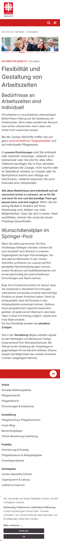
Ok (23, 536)
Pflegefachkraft (11, 395)
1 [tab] (5, 53)
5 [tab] (37, 53)
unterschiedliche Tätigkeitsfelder (30, 140)
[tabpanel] (30, 44)
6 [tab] (45, 53)
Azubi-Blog (8, 425)
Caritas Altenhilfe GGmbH (17, 474)
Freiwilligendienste (13, 460)
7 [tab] (53, 53)
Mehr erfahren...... (13, 525)
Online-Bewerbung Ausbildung (20, 436)
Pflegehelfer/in (10, 400)
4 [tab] (29, 53)
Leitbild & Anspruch (13, 485)
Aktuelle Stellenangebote (16, 390)
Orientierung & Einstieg (15, 449)
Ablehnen (24, 530)
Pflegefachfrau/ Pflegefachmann (21, 419)
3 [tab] (21, 53)
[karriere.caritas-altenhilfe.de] (30, 9)
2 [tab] (13, 53)
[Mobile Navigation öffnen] (55, 23)
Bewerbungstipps (12, 430)
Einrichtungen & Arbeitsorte (18, 406)
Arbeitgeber (32, 31)
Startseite (19, 31)
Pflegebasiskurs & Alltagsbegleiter (22, 455)
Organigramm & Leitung (16, 479)
